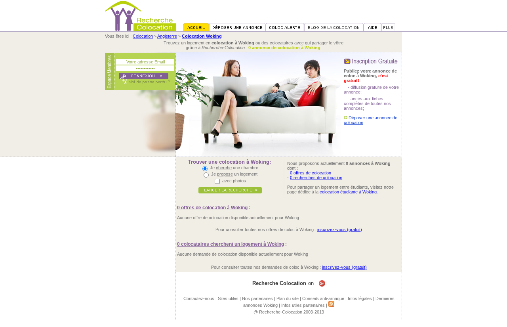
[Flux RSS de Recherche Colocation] (331, 305)
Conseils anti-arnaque (323, 298)
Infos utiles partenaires (303, 305)
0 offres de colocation (310, 172)
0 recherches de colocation (316, 177)
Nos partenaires (257, 298)
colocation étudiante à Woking (348, 191)
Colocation (143, 36)
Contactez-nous (198, 298)
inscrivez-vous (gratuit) (339, 229)
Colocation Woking (202, 36)
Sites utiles (228, 298)
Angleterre (167, 36)
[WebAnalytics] (253, 324)
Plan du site (287, 298)
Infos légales (360, 298)
